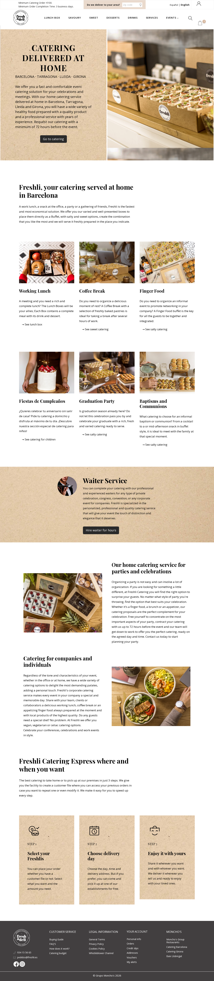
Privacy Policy (96, 944)
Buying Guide (56, 939)
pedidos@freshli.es (27, 957)
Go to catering (53, 139)
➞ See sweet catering (95, 329)
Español (174, 4)
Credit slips (132, 948)
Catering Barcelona (176, 947)
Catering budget (58, 953)
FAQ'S (52, 944)
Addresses (132, 952)
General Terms (97, 939)
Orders (130, 943)
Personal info (134, 939)
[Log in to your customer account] (199, 3)
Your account (137, 931)
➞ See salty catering (154, 329)
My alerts (132, 962)
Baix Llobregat (174, 956)
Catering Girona (174, 951)
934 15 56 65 (24, 952)
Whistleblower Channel (101, 953)
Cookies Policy (97, 948)
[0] (200, 24)
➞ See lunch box (32, 324)
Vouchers (132, 957)
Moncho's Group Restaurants (175, 941)
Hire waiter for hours (101, 530)
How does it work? (59, 948)
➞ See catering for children (39, 439)
